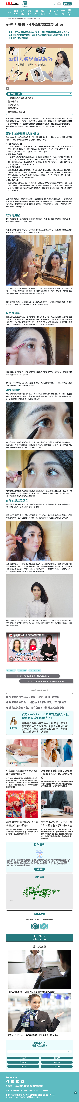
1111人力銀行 (18, 1086)
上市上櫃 (57, 1066)
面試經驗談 (39, 1086)
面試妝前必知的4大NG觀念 (20, 98)
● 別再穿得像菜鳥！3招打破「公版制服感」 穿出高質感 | (37, 702)
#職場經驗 (22, 670)
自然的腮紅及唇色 (16, 111)
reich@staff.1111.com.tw (38, 1090)
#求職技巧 (10, 670)
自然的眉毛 (13, 104)
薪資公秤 (32, 1086)
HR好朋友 (56, 12)
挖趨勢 (49, 12)
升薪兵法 (36, 12)
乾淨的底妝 (13, 101)
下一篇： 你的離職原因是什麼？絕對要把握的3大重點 (46, 681)
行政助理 (23, 1058)
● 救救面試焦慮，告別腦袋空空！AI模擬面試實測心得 (35, 707)
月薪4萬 (23, 1066)
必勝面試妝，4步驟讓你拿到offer (28, 18)
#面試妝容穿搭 (35, 670)
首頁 (9, 12)
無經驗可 (57, 1058)
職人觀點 (43, 12)
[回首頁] (17, 4)
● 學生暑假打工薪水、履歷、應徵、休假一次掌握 (33, 697)
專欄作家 (16, 12)
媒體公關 (57, 1062)
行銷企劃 (23, 1062)
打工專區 (26, 1086)
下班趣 (63, 12)
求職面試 (29, 12)
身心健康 (22, 12)
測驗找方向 (69, 12)
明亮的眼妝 (13, 108)
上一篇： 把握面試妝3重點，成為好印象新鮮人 (33, 676)
